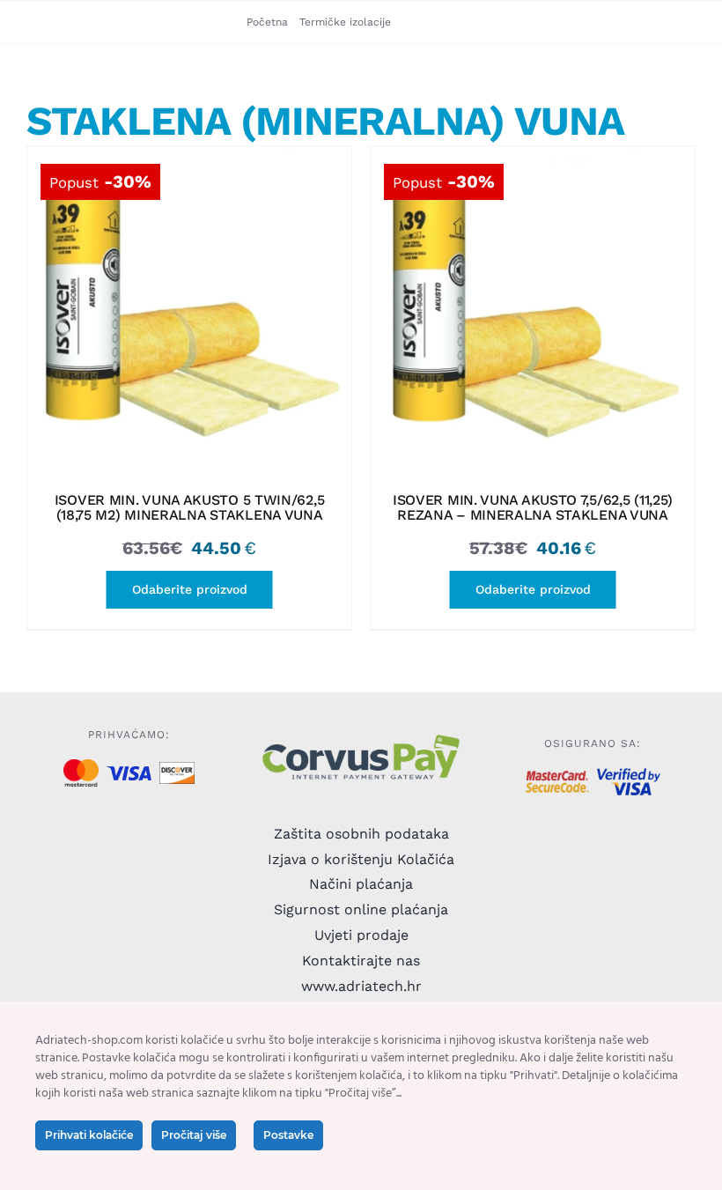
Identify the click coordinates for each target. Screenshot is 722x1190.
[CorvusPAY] (360, 738)
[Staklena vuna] (189, 308)
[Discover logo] (176, 768)
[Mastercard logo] (80, 766)
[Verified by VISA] (628, 774)
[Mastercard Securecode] (557, 777)
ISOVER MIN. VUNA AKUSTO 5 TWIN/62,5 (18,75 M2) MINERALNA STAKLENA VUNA (190, 507)
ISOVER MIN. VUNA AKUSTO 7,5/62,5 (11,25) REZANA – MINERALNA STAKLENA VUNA (533, 507)
